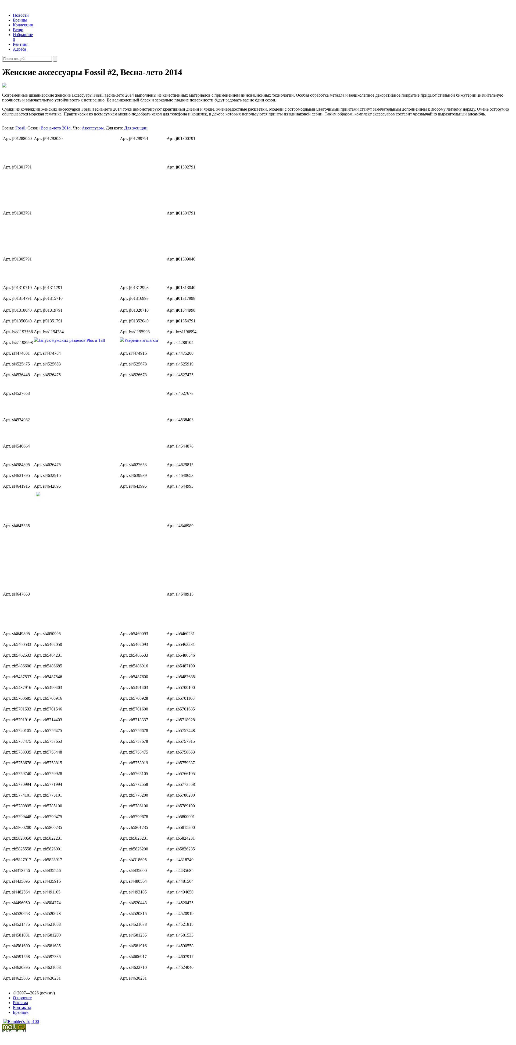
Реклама (20, 1002)
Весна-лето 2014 (56, 128)
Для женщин (136, 128)
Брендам (20, 1012)
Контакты (22, 1007)
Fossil (20, 128)
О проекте (22, 997)
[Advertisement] (75, 210)
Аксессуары (93, 128)
